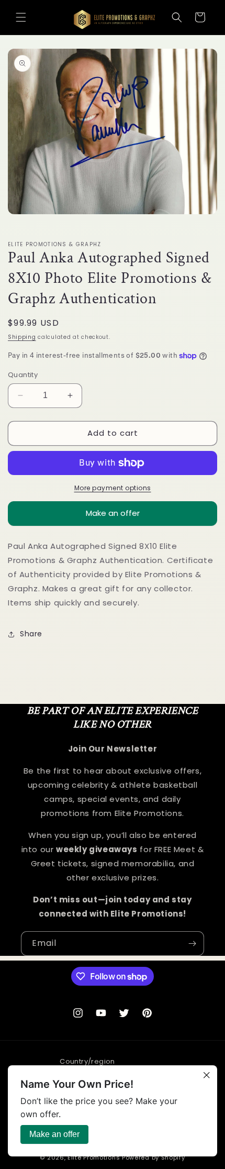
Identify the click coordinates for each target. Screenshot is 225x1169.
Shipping (22, 337)
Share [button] (31, 633)
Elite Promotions (94, 1157)
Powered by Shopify (153, 1157)
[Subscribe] (192, 943)
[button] (20, 17)
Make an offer (112, 517)
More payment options (112, 487)
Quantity (23, 375)
